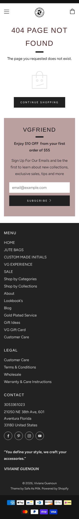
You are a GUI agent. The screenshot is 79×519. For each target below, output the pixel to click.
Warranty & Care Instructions (28, 381)
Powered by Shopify (55, 488)
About (9, 293)
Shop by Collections (20, 286)
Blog (7, 308)
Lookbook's (13, 300)
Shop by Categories (20, 279)
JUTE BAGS (13, 250)
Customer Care (16, 337)
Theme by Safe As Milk (25, 488)
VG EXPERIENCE (18, 264)
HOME (9, 242)
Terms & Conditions (20, 367)
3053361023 (14, 404)
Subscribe (37, 200)
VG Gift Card (15, 330)
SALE (8, 271)
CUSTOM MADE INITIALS (25, 257)
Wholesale (12, 374)
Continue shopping (39, 102)
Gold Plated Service (20, 315)
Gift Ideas (12, 322)
